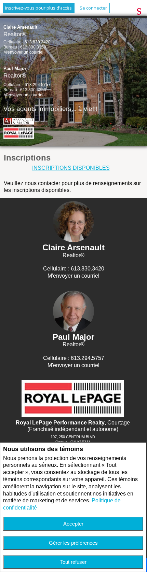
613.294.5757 (38, 85)
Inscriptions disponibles (71, 168)
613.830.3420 (38, 42)
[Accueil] (21, 134)
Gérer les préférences (73, 543)
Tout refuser (73, 562)
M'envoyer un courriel (23, 52)
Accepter (73, 524)
